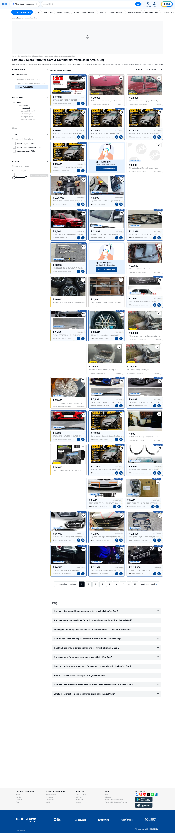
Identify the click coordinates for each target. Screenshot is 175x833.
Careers (78, 802)
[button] (36, 4)
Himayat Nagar (28, 119)
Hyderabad (49, 797)
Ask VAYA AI (79, 797)
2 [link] (88, 584)
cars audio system (31, 18)
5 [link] (109, 584)
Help (106, 794)
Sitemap (108, 797)
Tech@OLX (79, 799)
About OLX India (81, 794)
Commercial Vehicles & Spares (28, 56)
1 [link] (81, 584)
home (14, 56)
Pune (18, 802)
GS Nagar (27, 114)
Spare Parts (43, 56)
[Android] (143, 801)
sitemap (22, 830)
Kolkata (18, 794)
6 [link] (116, 584)
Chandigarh (50, 799)
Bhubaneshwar (51, 794)
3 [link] (95, 584)
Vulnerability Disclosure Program (116, 802)
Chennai (19, 799)
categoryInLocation (54, 56)
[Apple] (143, 807)
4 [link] (102, 584)
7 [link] (123, 584)
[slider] (13, 177)
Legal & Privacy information (114, 799)
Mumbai (18, 797)
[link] (149, 584)
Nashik (48, 802)
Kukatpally (27, 117)
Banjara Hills (28, 111)
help (17, 830)
